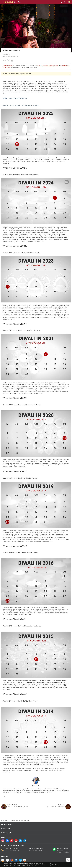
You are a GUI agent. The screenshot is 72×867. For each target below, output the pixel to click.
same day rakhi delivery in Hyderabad (47, 65)
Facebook (8, 60)
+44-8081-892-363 (37, 848)
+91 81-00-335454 (62, 848)
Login (64, 2)
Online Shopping (6, 825)
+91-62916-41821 (37, 851)
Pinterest (11, 840)
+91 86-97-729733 (62, 850)
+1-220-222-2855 (14, 848)
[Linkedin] (4, 796)
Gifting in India (6, 829)
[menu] (2, 2)
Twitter (20, 840)
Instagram (2, 840)
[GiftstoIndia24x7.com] (2, 820)
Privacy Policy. (33, 865)
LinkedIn (12, 60)
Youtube (16, 840)
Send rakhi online (7, 65)
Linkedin (24, 840)
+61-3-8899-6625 (14, 851)
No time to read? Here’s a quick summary (17, 74)
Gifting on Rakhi (6, 833)
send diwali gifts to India (14, 241)
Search (61, 2)
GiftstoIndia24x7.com (13, 2)
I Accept (54, 864)
